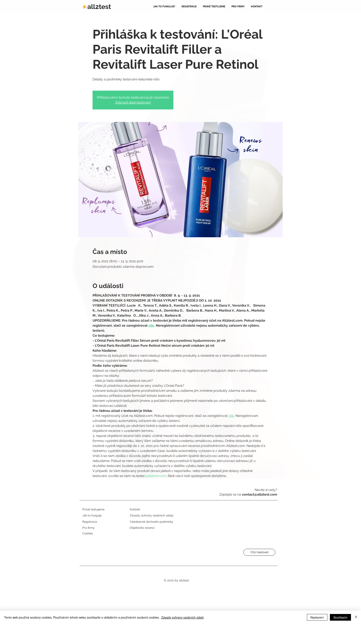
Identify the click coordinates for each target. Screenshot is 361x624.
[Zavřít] (355, 617)
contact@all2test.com (259, 494)
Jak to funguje (92, 515)
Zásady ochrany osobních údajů (182, 617)
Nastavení (317, 617)
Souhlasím (340, 617)
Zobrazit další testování (133, 102)
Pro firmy (88, 527)
